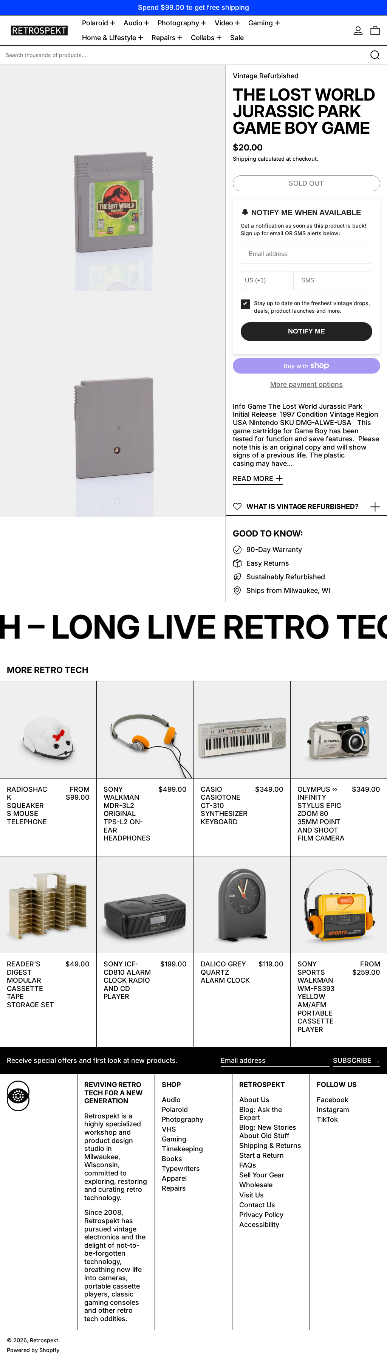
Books (172, 1159)
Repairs (174, 1188)
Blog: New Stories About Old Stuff (267, 1131)
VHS (169, 1129)
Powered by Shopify (33, 1350)
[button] (375, 30)
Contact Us (257, 1205)
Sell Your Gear (261, 1175)
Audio (171, 1100)
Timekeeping (182, 1149)
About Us (254, 1100)
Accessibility (259, 1224)
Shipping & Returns (270, 1145)
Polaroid (175, 1109)
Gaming (174, 1139)
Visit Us (251, 1195)
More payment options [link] (306, 384)
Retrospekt (44, 1340)
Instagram (333, 1109)
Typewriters (181, 1168)
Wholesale (255, 1185)
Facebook (332, 1100)
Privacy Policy (261, 1215)
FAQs (247, 1165)
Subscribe (352, 1060)
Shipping (244, 158)
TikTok (327, 1119)
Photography (182, 1119)
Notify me (306, 331)
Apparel (174, 1178)
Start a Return (261, 1155)
